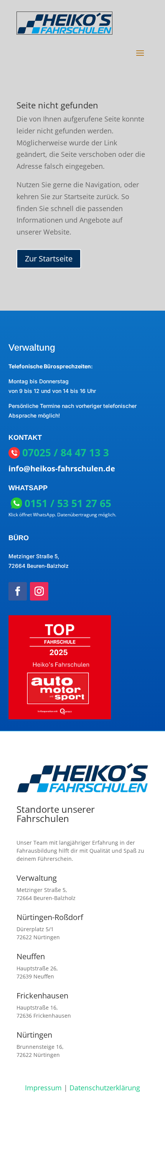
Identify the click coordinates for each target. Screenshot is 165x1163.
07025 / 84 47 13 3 (65, 453)
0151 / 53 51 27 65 (68, 503)
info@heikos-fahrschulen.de (61, 468)
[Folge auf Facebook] (17, 591)
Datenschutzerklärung (104, 1087)
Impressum (43, 1087)
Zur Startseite (49, 258)
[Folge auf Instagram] (39, 591)
